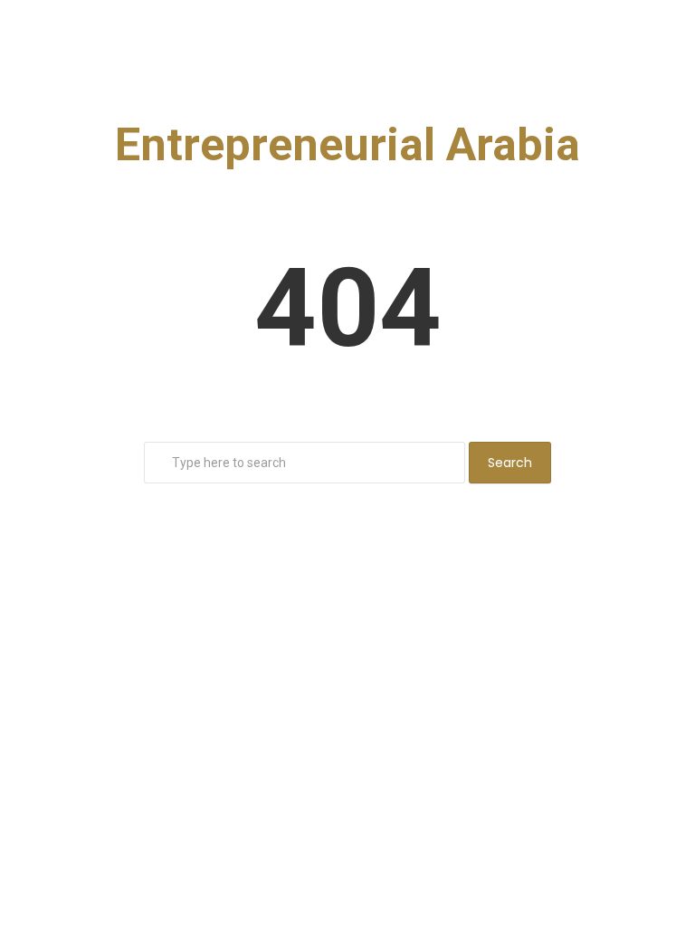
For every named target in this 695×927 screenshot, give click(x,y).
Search (510, 463)
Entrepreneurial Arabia (347, 145)
